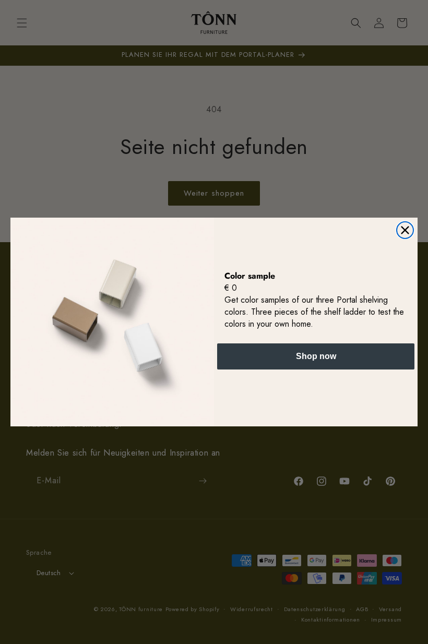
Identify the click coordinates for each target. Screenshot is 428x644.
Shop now (316, 356)
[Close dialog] (405, 230)
